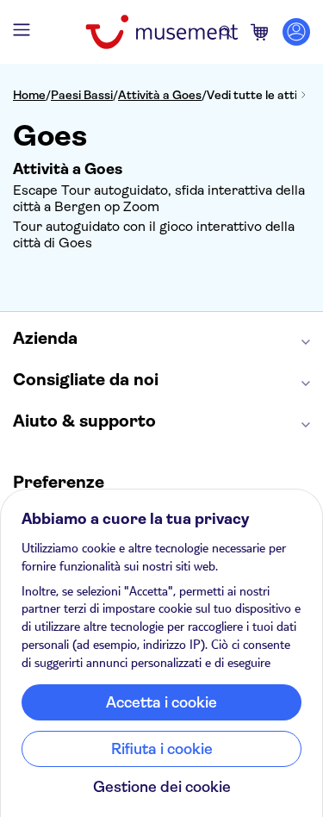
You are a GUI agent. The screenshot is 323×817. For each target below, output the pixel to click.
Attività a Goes (160, 95)
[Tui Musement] (161, 32)
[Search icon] (226, 32)
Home (29, 95)
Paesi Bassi (82, 95)
